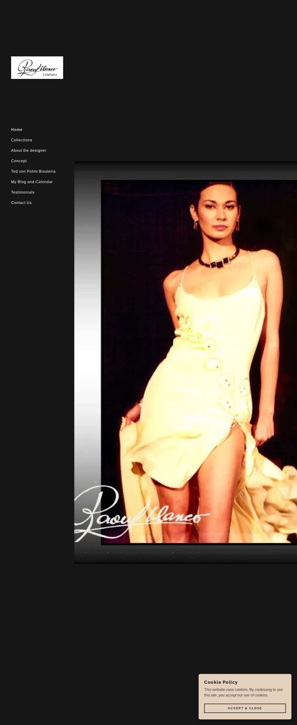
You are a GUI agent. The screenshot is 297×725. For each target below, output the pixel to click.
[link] (37, 67)
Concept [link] (19, 161)
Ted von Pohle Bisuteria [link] (33, 171)
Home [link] (17, 130)
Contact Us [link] (21, 203)
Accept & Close (245, 708)
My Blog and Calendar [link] (32, 182)
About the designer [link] (28, 150)
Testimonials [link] (23, 192)
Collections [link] (21, 140)
